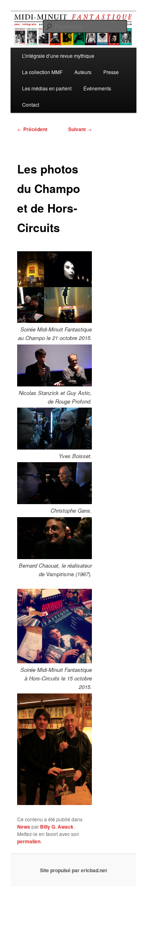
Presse (111, 71)
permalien (28, 841)
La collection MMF (42, 71)
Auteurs (82, 71)
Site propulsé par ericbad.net (73, 870)
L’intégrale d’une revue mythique (58, 55)
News (23, 826)
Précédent (32, 129)
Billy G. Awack (57, 826)
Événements (97, 88)
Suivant (80, 129)
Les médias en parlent (46, 88)
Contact (30, 104)
